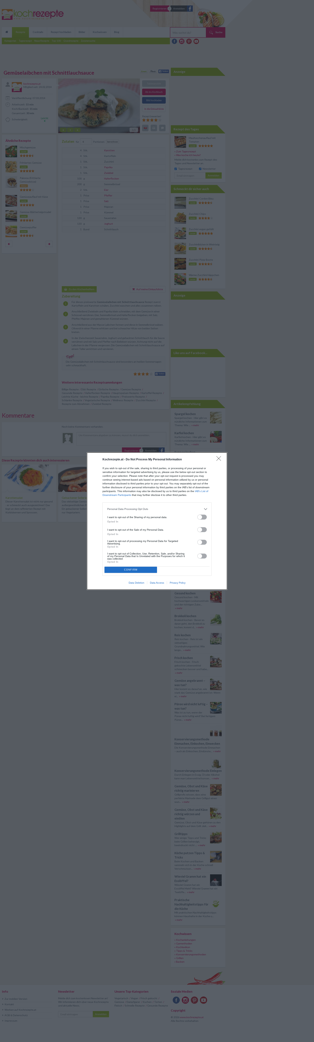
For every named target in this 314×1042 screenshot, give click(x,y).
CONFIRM (131, 569)
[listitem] (157, 509)
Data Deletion (136, 582)
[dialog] (157, 521)
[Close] (219, 459)
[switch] (202, 517)
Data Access (157, 582)
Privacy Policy (178, 582)
